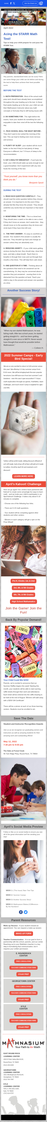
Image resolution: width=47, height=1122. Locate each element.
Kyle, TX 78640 (8, 1091)
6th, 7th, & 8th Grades (23, 595)
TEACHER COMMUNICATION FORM (23, 968)
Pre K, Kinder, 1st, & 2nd (23, 581)
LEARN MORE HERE (23, 476)
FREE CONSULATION (23, 961)
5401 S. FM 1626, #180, (11, 1089)
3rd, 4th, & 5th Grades (23, 588)
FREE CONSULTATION (23, 986)
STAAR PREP (23, 974)
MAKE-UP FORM (23, 933)
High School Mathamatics (23, 601)
